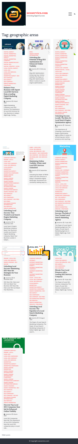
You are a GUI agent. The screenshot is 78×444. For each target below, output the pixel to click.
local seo (7, 70)
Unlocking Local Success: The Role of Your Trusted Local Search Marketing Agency (63, 215)
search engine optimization (34, 54)
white (31, 159)
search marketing (35, 291)
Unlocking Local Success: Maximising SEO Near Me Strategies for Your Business (12, 270)
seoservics (8, 101)
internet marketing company (61, 178)
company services (10, 157)
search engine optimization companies (60, 91)
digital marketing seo (11, 62)
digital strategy (9, 66)
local (18, 66)
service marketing (10, 83)
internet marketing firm (36, 271)
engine (65, 67)
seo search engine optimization (61, 113)
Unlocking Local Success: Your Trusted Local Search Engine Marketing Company (12, 215)
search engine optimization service (62, 102)
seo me (6, 264)
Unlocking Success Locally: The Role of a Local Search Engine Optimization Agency (63, 119)
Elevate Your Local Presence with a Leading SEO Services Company (63, 273)
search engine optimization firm (61, 98)
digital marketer (60, 54)
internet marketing (61, 172)
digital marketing (10, 54)
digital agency (9, 52)
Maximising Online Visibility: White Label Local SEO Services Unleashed (37, 164)
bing (31, 52)
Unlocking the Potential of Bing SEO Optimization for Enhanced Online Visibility (37, 62)
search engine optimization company (62, 95)
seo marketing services (62, 203)
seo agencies (8, 77)
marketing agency (10, 76)
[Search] (74, 14)
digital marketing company (10, 59)
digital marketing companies (61, 61)
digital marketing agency (10, 56)
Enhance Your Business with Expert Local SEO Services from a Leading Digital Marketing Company (12, 93)
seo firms (7, 201)
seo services (8, 206)
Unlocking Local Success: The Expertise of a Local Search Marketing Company (36, 311)
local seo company (61, 73)
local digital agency (11, 68)
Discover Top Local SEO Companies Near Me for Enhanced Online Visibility (12, 408)
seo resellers (33, 157)
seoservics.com (37, 13)
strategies (7, 85)
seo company (8, 81)
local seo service (35, 149)
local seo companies (11, 356)
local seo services (10, 72)
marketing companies (62, 81)
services (57, 209)
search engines (60, 104)
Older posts (6, 435)
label (31, 147)
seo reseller (43, 155)
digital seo (7, 64)
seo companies (60, 108)
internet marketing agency (61, 174)
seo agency (7, 79)
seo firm (67, 110)
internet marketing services (61, 181)
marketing (7, 74)
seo (18, 76)
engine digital (60, 69)
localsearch (8, 167)
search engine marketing (60, 83)
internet (66, 170)
